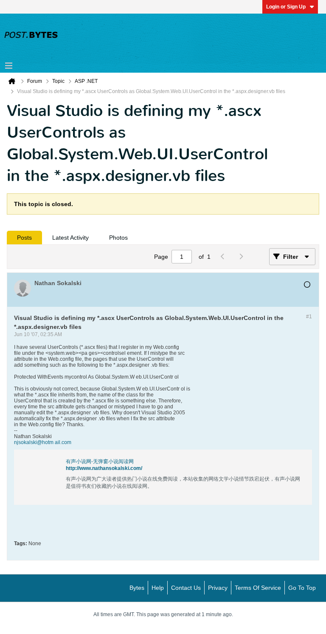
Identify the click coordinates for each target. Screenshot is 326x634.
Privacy (218, 587)
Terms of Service (258, 587)
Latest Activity (70, 237)
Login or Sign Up (286, 7)
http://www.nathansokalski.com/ (104, 468)
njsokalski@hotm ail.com (42, 442)
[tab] (24, 237)
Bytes (136, 587)
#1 (309, 317)
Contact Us (186, 587)
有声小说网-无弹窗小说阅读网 (100, 461)
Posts (24, 237)
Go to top (302, 587)
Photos (118, 237)
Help (158, 587)
